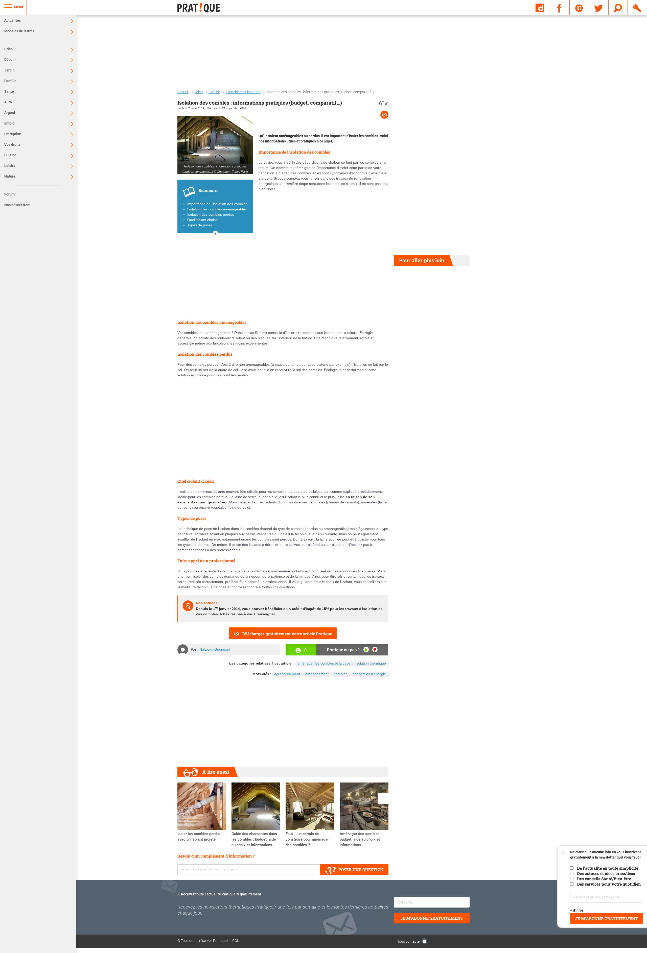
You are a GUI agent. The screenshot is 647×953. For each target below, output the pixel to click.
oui (366, 649)
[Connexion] (637, 7)
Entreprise (12, 134)
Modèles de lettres (19, 31)
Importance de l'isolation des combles (217, 204)
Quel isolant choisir (202, 220)
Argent (9, 113)
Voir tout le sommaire (215, 233)
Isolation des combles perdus (210, 214)
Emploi (9, 123)
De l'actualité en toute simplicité (607, 868)
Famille (10, 81)
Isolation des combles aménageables (217, 209)
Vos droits (12, 144)
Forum (9, 194)
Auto (8, 102)
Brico (8, 49)
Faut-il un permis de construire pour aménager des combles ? (307, 839)
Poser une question (361, 869)
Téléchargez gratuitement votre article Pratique (287, 633)
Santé (9, 91)
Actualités (12, 20)
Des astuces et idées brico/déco (606, 873)
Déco (8, 60)
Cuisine (10, 155)
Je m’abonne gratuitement (606, 918)
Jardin (9, 70)
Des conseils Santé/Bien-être (604, 878)
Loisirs (9, 166)
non (375, 649)
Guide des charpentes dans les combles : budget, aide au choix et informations (254, 839)
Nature (9, 176)
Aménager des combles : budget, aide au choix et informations (361, 839)
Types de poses (200, 225)
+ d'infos (577, 910)
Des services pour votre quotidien (609, 884)
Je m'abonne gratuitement (431, 918)
